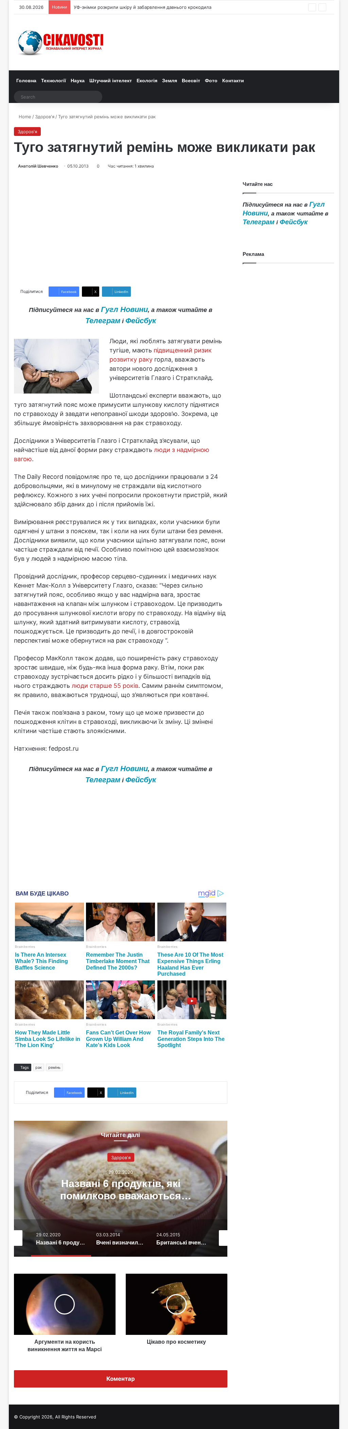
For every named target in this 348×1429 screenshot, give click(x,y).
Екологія (147, 80)
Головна (26, 80)
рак (38, 1067)
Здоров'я (44, 116)
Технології (53, 80)
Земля (169, 80)
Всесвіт (191, 80)
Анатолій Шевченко (38, 166)
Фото (211, 80)
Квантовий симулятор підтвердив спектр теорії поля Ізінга (138, 7)
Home (24, 116)
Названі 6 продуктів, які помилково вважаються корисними (120, 1196)
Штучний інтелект (110, 80)
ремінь (54, 1067)
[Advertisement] (121, 228)
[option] (121, 1189)
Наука (78, 80)
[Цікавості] (61, 42)
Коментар (120, 1378)
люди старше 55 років (105, 685)
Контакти (233, 80)
